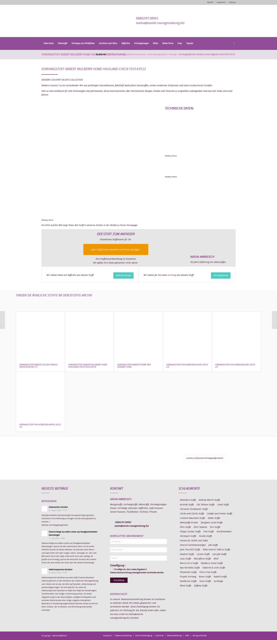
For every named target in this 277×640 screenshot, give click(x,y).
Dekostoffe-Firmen (189, 523)
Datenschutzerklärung (132, 599)
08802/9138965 (147, 18)
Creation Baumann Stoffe (192, 518)
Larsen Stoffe (203, 554)
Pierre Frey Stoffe (208, 572)
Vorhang (172, 275)
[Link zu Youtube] (233, 635)
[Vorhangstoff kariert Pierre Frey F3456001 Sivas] (138, 336)
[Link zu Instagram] (218, 635)
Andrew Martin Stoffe (209, 500)
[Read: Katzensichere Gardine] (44, 509)
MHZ (216, 559)
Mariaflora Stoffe (202, 559)
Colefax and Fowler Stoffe (219, 514)
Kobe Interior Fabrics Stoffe (216, 550)
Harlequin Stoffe (188, 536)
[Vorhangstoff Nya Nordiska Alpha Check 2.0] (187, 336)
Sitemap (232, 2)
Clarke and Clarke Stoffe (192, 514)
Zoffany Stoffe (200, 586)
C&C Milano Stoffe (205, 505)
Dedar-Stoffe (214, 518)
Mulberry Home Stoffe (212, 563)
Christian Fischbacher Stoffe (194, 509)
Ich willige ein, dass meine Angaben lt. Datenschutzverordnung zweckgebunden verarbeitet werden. (137, 571)
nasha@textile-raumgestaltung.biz (160, 23)
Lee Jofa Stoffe (219, 554)
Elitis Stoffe (185, 527)
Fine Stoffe (208, 532)
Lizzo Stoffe (185, 559)
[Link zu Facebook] (213, 635)
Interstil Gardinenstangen (193, 545)
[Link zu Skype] (228, 635)
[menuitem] (49, 43)
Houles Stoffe (205, 536)
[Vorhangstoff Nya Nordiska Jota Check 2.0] (236, 336)
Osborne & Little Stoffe (213, 568)
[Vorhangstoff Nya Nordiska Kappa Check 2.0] (40, 396)
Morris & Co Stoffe (189, 563)
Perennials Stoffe (188, 572)
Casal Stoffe (223, 505)
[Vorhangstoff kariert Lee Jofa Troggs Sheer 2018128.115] (40, 336)
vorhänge (218, 581)
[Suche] (233, 43)
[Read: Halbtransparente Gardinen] (44, 571)
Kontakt (210, 2)
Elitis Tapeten (200, 527)
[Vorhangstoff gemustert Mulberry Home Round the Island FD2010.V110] (2, 320)
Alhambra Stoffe (188, 500)
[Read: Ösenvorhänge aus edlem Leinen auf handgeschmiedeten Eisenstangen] (44, 533)
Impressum (221, 2)
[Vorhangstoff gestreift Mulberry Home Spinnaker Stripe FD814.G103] (274, 320)
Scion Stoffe (205, 581)
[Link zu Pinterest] (223, 635)
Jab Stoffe (213, 545)
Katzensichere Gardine (58, 507)
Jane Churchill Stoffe (190, 550)
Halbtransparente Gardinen (60, 570)
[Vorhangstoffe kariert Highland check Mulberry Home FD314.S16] (97, 163)
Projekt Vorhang (188, 577)
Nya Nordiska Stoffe (190, 568)
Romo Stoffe (205, 577)
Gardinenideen (224, 532)
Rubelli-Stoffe (220, 577)
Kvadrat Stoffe (187, 554)
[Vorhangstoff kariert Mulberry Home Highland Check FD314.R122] (89, 336)
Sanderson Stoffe (188, 581)
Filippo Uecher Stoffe (190, 532)
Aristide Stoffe (187, 505)
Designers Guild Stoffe (212, 523)
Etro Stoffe (215, 527)
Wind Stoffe (185, 586)
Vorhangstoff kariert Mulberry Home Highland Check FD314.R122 (84, 54)
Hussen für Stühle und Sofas (194, 541)
